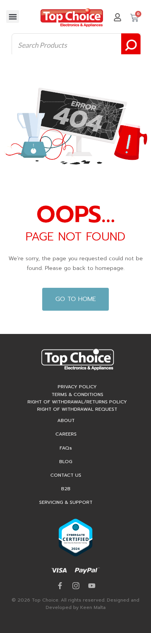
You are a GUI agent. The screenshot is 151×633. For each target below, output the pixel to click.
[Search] (131, 45)
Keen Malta (93, 607)
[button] (12, 16)
